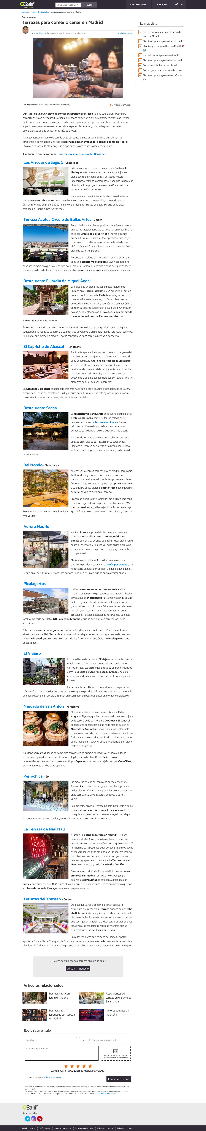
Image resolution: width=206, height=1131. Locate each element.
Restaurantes (43, 12)
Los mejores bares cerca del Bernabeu (82, 154)
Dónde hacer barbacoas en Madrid (160, 65)
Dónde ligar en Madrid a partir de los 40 (162, 70)
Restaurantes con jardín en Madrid (59, 996)
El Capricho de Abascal (44, 346)
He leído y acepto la (44, 1077)
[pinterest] (39, 1118)
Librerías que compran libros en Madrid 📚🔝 (163, 48)
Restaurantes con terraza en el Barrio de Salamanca (119, 998)
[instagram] (33, 1118)
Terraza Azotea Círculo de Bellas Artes (57, 219)
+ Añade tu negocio (126, 33)
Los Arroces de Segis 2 (43, 162)
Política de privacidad (105, 1128)
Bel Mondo (33, 465)
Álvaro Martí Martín (41, 33)
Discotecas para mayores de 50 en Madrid (163, 60)
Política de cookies (124, 1128)
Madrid (33, 12)
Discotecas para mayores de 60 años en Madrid (162, 77)
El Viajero (32, 653)
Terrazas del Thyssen (42, 899)
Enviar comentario (118, 1079)
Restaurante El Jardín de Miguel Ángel (57, 281)
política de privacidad (52, 1077)
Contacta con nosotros (63, 1128)
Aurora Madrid (36, 526)
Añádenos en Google (122, 105)
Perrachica (33, 776)
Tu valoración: (58, 1071)
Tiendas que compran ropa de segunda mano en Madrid (162, 34)
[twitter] (27, 1118)
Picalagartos (35, 583)
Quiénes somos (45, 1128)
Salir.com (25, 12)
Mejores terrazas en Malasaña (117, 1013)
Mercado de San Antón (44, 706)
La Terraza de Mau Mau (44, 829)
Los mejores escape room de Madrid (161, 55)
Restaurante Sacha (40, 408)
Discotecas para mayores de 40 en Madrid (163, 41)
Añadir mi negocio (78, 968)
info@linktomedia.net (106, 1093)
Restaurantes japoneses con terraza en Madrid (62, 1015)
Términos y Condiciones (84, 1128)
